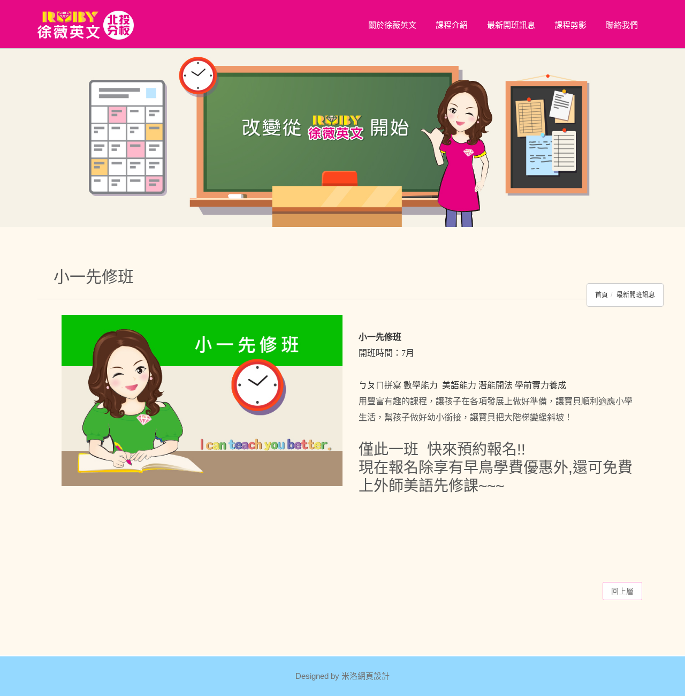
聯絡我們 (622, 24)
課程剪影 (570, 24)
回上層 (622, 591)
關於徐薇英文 (392, 24)
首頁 (601, 295)
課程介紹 (452, 24)
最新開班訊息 (511, 24)
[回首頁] (85, 25)
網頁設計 (373, 675)
